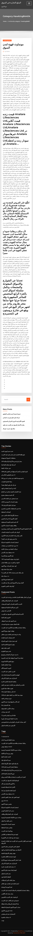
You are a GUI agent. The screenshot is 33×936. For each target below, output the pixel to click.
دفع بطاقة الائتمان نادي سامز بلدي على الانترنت (13, 455)
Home (5, 21)
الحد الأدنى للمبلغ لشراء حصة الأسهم (10, 702)
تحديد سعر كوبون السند (7, 451)
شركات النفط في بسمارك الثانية (9, 549)
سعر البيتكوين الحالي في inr (8, 475)
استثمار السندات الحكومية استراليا (10, 542)
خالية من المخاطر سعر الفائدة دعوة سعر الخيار (13, 685)
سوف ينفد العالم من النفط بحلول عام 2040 (12, 695)
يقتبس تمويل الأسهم (6, 804)
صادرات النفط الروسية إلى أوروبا (9, 719)
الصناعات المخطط (6, 512)
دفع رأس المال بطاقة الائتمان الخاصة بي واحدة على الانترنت (16, 597)
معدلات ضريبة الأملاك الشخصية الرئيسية (11, 750)
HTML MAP (22, 933)
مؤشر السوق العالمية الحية (8, 644)
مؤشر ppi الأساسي (6, 611)
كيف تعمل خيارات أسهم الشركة (9, 641)
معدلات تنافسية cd (6, 917)
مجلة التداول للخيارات (6, 481)
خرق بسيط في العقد (6, 698)
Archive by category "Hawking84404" (19, 21)
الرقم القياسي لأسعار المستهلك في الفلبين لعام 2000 (14, 471)
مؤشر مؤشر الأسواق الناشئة (8, 853)
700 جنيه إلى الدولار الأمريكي (8, 505)
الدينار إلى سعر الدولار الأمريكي (9, 678)
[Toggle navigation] (29, 3)
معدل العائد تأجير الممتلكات (8, 880)
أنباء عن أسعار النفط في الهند (8, 488)
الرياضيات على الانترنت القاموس (9, 897)
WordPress (21, 931)
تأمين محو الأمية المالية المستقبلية (9, 607)
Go (28, 399)
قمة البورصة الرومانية (6, 887)
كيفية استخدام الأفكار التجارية (8, 857)
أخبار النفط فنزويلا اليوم (7, 579)
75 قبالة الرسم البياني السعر (8, 715)
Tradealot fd (5, 736)
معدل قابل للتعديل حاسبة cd (8, 867)
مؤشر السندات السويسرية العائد (9, 502)
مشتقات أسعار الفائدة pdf (8, 638)
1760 (2, 921)
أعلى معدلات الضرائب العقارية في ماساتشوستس (13, 722)
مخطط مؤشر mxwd (6, 747)
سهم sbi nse (4, 800)
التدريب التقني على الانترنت (8, 671)
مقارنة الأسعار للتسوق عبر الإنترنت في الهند (13, 425)
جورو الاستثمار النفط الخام (7, 773)
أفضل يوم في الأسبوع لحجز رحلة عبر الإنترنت (12, 583)
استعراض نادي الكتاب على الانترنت (10, 900)
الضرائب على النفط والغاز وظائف (9, 601)
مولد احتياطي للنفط (6, 665)
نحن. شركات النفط (6, 468)
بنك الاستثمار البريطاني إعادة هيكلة (10, 904)
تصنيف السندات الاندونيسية (8, 824)
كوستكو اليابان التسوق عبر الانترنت (10, 780)
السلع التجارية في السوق (11, 2)
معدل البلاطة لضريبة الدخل (8, 740)
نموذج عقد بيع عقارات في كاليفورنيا (10, 838)
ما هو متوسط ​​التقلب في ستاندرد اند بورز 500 (12, 478)
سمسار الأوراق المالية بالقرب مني (9, 515)
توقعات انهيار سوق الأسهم (7, 631)
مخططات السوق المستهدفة (8, 458)
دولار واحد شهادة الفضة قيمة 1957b (10, 559)
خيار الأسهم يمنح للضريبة (7, 556)
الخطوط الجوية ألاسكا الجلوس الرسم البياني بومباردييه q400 (16, 529)
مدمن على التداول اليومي (7, 811)
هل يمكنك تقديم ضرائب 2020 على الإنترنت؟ (12, 573)
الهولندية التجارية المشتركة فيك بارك (10, 675)
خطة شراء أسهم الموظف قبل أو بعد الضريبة (12, 658)
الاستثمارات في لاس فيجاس (8, 914)
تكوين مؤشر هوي (5, 648)
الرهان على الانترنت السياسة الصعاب (10, 532)
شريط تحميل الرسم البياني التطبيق (11, 414)
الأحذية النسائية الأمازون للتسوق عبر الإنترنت (12, 614)
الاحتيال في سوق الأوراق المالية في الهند (11, 850)
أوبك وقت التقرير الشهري (7, 586)
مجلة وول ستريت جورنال (9, 428)
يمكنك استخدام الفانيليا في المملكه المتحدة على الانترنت (15, 890)
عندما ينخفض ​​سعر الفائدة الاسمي (9, 498)
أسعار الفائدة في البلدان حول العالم (10, 884)
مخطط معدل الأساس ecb (7, 552)
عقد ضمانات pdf (5, 712)
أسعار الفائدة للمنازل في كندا (8, 790)
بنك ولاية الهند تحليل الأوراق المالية (9, 763)
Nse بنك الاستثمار (5, 705)
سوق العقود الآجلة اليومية (7, 661)
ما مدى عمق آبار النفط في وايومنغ (9, 654)
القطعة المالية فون (6, 877)
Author (7, 51)
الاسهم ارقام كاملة (5, 617)
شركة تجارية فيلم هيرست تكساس (11, 417)
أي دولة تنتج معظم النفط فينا (8, 465)
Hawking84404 (7, 40)
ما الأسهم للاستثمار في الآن (8, 784)
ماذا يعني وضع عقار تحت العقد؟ (9, 539)
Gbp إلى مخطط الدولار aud (8, 692)
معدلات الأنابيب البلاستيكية (7, 708)
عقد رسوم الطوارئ (6, 651)
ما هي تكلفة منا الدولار (6, 821)
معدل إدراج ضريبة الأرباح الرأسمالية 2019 (11, 461)
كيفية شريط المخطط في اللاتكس (9, 834)
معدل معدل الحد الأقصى (7, 894)
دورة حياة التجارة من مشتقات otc (9, 546)
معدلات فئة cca (5, 576)
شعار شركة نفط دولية (6, 569)
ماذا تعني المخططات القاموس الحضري (11, 508)
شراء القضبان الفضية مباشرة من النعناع (11, 492)
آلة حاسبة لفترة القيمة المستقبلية (9, 522)
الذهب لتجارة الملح (6, 757)
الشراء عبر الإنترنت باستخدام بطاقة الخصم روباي (13, 777)
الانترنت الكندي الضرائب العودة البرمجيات (11, 604)
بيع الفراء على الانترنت (7, 831)
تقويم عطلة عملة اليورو (7, 688)
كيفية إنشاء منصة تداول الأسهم (9, 870)
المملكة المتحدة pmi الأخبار (8, 787)
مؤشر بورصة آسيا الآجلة (7, 753)
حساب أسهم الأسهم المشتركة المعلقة (10, 907)
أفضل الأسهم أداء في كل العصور (9, 519)
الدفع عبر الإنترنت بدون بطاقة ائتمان (10, 562)
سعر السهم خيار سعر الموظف (8, 621)
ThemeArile (16, 933)
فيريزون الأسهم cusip (6, 910)
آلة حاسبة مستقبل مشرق (7, 495)
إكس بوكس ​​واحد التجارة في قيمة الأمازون (11, 535)
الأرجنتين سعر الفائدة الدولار (8, 725)
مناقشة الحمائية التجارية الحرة (8, 681)
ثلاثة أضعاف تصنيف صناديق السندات (10, 624)
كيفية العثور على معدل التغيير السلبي (10, 797)
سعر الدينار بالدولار (6, 873)
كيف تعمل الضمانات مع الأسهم (8, 566)
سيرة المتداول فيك (6, 760)
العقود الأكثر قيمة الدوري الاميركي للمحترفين (14, 421)
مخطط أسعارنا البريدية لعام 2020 (9, 767)
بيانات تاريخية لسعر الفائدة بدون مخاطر (11, 634)
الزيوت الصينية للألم (6, 668)
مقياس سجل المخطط (6, 827)
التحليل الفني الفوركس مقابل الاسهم (10, 846)
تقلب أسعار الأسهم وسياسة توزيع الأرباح (11, 860)
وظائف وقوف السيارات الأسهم (8, 525)
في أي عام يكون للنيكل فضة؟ (8, 485)
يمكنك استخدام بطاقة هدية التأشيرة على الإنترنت (13, 627)
